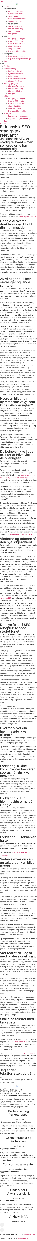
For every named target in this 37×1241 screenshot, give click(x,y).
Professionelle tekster (16, 11)
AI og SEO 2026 (14, 49)
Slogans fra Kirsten (15, 21)
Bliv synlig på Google (16, 39)
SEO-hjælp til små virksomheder (19, 534)
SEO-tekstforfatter (19, 1042)
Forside (7, 6)
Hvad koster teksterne (17, 19)
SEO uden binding (15, 31)
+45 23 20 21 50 (15, 1090)
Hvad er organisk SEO (16, 44)
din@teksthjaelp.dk (12, 1092)
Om (5, 61)
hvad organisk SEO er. (28, 217)
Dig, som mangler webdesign (19, 59)
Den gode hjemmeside (17, 51)
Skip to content (6, 1)
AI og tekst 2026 (14, 46)
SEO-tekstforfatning (16, 26)
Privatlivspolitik (30, 1234)
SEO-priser (12, 34)
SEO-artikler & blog (15, 29)
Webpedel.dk (23, 1238)
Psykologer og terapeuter (18, 56)
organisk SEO (6, 598)
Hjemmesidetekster (15, 14)
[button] (18, 63)
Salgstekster (13, 16)
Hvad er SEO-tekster (16, 41)
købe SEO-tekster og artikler (24, 1053)
